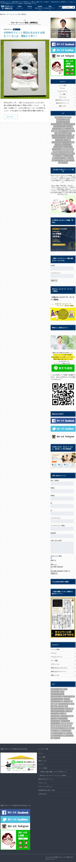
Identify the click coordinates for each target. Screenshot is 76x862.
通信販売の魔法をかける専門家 (60, 153)
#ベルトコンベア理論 (58, 128)
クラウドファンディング (58, 135)
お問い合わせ (70, 7)
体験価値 (64, 149)
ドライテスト (59, 140)
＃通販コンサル (63, 162)
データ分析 (70, 137)
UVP (70, 133)
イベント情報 (60, 7)
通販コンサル (62, 106)
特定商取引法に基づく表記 (46, 790)
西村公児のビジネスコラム (40, 7)
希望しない (54, 564)
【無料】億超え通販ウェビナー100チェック (53, 772)
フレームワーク (67, 144)
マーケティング (57, 149)
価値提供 (71, 149)
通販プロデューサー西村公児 (63, 857)
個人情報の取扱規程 (57, 567)
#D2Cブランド (61, 119)
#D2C (69, 117)
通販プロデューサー (57, 160)
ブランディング (58, 147)
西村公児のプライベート (50, 7)
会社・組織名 (55, 480)
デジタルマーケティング (59, 137)
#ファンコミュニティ (59, 126)
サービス (30, 7)
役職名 (53, 495)
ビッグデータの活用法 (68, 142)
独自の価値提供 (69, 151)
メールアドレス (55, 273)
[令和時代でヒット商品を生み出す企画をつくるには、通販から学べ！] (24, 97)
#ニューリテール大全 (69, 124)
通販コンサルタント (67, 156)
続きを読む (10, 116)
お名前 (53, 265)
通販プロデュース (69, 160)
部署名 (53, 488)
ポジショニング (68, 147)
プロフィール (19, 7)
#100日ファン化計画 (60, 117)
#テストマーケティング (63, 122)
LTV (56, 133)
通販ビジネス (69, 158)
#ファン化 (69, 126)
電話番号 (53, 533)
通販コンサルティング (59, 158)
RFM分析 (64, 133)
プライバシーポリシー (45, 786)
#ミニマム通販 (69, 128)
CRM (73, 131)
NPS (60, 133)
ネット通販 (63, 94)
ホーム (40, 753)
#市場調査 (54, 131)
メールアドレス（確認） (58, 525)
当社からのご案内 (56, 556)
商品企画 (60, 151)
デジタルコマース (62, 91)
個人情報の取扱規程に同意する (60, 571)
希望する (53, 560)
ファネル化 (58, 144)
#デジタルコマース (56, 124)
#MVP (67, 119)
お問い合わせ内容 (56, 540)
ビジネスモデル (56, 142)
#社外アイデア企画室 (64, 131)
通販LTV (72, 153)
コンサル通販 (70, 135)
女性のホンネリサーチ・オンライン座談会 (53, 775)
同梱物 (55, 151)
